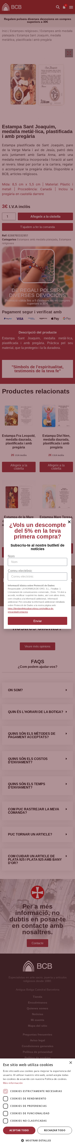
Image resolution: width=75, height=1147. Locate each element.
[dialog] (37, 1102)
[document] (37, 573)
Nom (11, 556)
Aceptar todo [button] (19, 1130)
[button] (37, 1140)
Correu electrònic (20, 571)
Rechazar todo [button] (54, 1130)
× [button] (70, 1062)
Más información (13, 1083)
